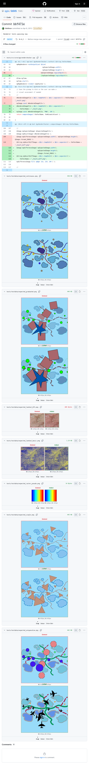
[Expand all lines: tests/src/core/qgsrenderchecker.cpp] (40, 57)
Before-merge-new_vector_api (39, 39)
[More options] (84, 57)
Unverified (37, 28)
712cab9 (66, 39)
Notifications (51, 11)
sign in (42, 757)
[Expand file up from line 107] (7, 125)
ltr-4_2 (21, 39)
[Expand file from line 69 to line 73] (7, 86)
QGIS (14, 11)
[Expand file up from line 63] (7, 61)
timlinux (8, 28)
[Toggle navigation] (4, 3)
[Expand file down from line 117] (7, 170)
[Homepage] (44, 4)
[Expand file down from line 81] (7, 122)
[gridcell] (44, 61)
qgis (7, 11)
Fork (65, 11)
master (9, 39)
